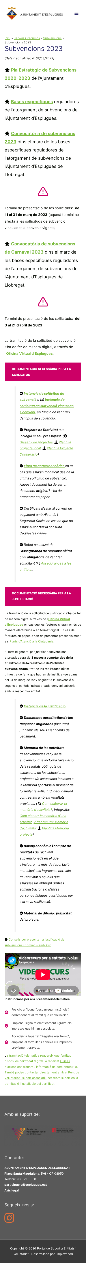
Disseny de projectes (36, 442)
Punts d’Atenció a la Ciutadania (31, 641)
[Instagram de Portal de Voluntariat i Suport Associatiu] (10, 1221)
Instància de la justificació (44, 706)
